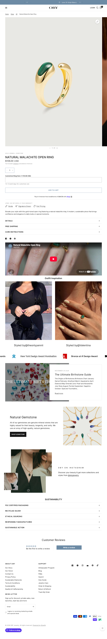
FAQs (40, 574)
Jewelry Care (43, 583)
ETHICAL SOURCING (13, 516)
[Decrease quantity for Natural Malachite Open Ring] (6, 170)
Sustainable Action (14, 527)
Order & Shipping (44, 586)
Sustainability (10, 586)
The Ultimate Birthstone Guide (73, 374)
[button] (18, 434)
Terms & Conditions (12, 583)
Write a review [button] (69, 547)
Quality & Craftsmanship (14, 589)
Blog (40, 571)
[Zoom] (97, 22)
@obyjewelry (73, 475)
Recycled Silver (13, 511)
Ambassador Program (46, 568)
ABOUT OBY (10, 563)
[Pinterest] (94, 565)
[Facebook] (74, 565)
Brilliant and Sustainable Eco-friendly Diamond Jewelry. (68, 2)
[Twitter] (79, 565)
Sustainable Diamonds (13, 580)
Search (41, 577)
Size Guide (42, 580)
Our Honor (9, 571)
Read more (59, 393)
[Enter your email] (33, 606)
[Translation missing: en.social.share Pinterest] (15, 238)
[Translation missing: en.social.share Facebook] (6, 238)
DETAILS (8, 221)
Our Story (8, 568)
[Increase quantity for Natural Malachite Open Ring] (12, 170)
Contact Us (9, 574)
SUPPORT (42, 563)
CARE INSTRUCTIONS (14, 232)
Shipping (15, 163)
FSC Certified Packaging (16, 505)
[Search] (97, 8)
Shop (12, 14)
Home (7, 14)
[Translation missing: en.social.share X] (11, 238)
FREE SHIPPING (11, 226)
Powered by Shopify (39, 625)
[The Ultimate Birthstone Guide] (37, 382)
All (16, 14)
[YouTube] (89, 565)
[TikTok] (99, 565)
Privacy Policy (10, 577)
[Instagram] (84, 565)
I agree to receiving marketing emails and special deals (19, 612)
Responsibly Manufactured (18, 522)
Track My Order (44, 592)
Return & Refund (44, 589)
